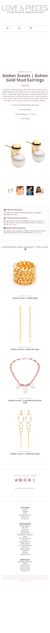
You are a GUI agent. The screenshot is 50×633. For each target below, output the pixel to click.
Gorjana (25, 540)
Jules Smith (25, 543)
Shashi (25, 552)
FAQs (25, 563)
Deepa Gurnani (25, 542)
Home (25, 509)
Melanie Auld (25, 549)
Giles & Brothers (25, 538)
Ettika (25, 536)
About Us (25, 516)
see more (12, 224)
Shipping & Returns (25, 561)
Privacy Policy (25, 568)
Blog (25, 513)
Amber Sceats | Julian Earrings (25, 349)
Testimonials (25, 565)
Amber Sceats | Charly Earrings (25, 453)
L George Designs (25, 545)
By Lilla (25, 527)
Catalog (25, 511)
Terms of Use (25, 567)
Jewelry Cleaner (25, 515)
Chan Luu (25, 529)
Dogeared (25, 531)
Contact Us (25, 518)
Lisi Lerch (25, 547)
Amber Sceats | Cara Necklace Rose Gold (25, 401)
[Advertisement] (25, 49)
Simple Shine (25, 554)
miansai (25, 550)
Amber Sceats (25, 296)
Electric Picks (25, 533)
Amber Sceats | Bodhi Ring (25, 298)
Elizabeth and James (25, 534)
